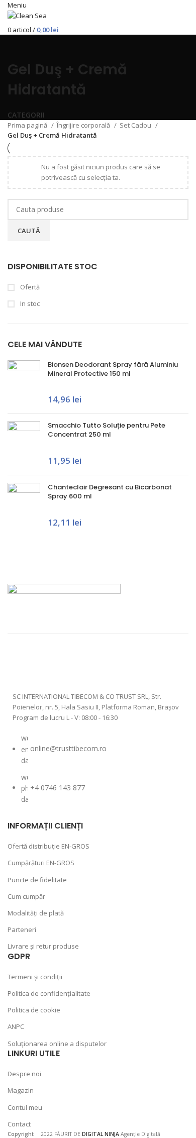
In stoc (29, 303)
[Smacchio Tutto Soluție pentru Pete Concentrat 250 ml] (24, 444)
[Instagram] (51, 666)
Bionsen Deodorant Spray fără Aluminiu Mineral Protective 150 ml (113, 369)
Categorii (26, 115)
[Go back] (20, 47)
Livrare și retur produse (43, 946)
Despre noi (24, 1073)
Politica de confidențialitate (49, 993)
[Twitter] (78, 666)
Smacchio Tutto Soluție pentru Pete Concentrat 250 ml (106, 430)
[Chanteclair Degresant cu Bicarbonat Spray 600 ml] (24, 505)
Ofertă (29, 286)
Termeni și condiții (35, 976)
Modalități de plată (36, 912)
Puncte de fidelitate (37, 879)
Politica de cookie (34, 1009)
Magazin (21, 1090)
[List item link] (98, 774)
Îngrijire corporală (84, 125)
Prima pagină (28, 125)
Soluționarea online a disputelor (57, 1043)
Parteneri (22, 929)
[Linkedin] (131, 666)
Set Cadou (136, 125)
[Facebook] (25, 666)
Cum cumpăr (26, 896)
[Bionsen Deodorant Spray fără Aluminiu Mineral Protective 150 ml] (24, 382)
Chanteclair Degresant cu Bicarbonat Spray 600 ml (110, 492)
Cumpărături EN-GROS (41, 862)
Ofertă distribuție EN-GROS (48, 846)
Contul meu (25, 1107)
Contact (19, 1123)
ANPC (16, 1026)
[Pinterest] (105, 666)
